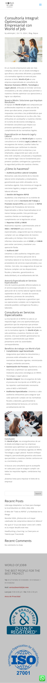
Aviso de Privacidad (12, 596)
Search (38, 493)
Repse (35, 33)
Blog (30, 33)
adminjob (11, 33)
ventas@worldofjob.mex (19, 587)
